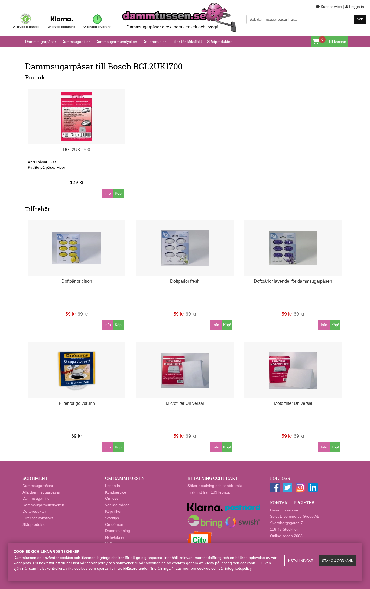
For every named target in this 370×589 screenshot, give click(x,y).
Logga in (356, 6)
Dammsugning (117, 530)
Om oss (111, 498)
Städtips (112, 518)
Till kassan (337, 41)
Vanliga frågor (117, 505)
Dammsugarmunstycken (116, 41)
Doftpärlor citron (76, 281)
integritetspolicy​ (238, 568)
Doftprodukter (154, 41)
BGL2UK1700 (76, 149)
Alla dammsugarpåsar (41, 492)
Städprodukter (219, 41)
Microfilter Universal (185, 403)
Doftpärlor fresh (185, 281)
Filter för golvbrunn (77, 403)
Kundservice (331, 6)
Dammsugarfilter (75, 41)
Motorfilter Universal (293, 403)
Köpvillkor (113, 511)
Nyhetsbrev (115, 537)
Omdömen (114, 524)
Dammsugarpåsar (40, 41)
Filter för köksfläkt (186, 41)
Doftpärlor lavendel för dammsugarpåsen (293, 281)
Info (107, 193)
